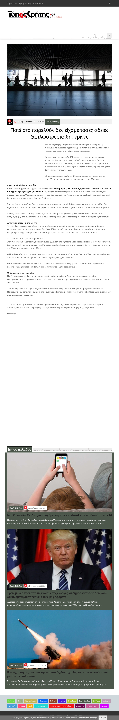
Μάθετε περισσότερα (88, 718)
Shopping (104, 706)
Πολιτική (53, 701)
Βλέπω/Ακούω (30, 701)
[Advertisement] (60, 25)
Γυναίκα (22, 706)
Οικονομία (43, 701)
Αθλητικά (106, 701)
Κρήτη (20, 701)
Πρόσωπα (80, 706)
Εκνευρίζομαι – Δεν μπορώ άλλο (62, 706)
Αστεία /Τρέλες (92, 706)
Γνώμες (62, 701)
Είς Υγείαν (96, 701)
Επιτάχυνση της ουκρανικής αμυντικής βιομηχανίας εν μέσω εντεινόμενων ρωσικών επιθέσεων (57, 674)
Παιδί (30, 706)
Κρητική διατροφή (41, 706)
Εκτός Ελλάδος (53, 121)
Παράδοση (72, 701)
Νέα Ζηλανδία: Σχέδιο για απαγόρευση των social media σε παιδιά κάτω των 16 (59, 515)
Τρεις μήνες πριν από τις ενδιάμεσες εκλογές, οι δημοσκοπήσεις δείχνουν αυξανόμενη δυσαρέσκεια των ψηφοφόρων (57, 595)
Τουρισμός (12, 706)
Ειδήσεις (11, 701)
